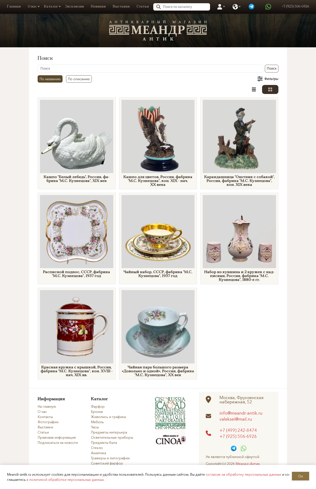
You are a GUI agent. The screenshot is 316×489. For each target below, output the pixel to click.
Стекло (97, 447)
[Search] (157, 6)
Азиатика (98, 453)
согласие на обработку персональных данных (243, 474)
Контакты (45, 416)
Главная (14, 6)
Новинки (98, 6)
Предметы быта (104, 442)
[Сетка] (270, 89)
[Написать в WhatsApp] (268, 7)
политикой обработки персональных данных (66, 479)
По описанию (79, 79)
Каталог (51, 6)
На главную (47, 406)
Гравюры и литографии (110, 458)
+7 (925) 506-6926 (238, 436)
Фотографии (48, 422)
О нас (32, 6)
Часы (95, 427)
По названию (50, 79)
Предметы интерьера (109, 432)
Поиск (271, 68)
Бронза (97, 411)
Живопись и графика (108, 416)
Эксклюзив (74, 6)
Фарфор (98, 406)
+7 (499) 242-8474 (238, 430)
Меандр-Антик (248, 463)
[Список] (254, 89)
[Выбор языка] (235, 7)
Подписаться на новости (58, 442)
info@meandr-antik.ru (240, 413)
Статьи (143, 6)
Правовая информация (57, 437)
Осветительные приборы (112, 437)
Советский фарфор (107, 463)
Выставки (121, 6)
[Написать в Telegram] (251, 7)
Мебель (97, 422)
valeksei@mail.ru (235, 419)
